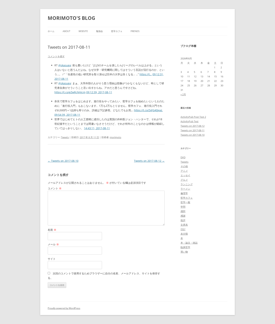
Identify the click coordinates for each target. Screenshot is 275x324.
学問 (183, 206)
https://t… (146, 74)
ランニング (187, 184)
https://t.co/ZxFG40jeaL (148, 110)
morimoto (115, 137)
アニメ (184, 170)
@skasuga (64, 65)
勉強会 (99, 31)
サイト (52, 259)
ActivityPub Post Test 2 (193, 117)
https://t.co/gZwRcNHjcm (69, 92)
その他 (184, 166)
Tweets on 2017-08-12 (149, 161)
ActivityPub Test (189, 121)
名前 (52, 229)
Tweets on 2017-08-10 (63, 161)
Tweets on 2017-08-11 (192, 130)
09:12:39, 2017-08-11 (99, 92)
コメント (55, 188)
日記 (183, 229)
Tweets (65, 137)
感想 (183, 211)
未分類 (184, 233)
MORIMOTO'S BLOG (71, 18)
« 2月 (183, 94)
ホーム (51, 31)
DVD (183, 157)
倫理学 (184, 193)
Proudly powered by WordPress (64, 308)
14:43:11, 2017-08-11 (97, 128)
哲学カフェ (116, 31)
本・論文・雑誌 (189, 242)
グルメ (184, 179)
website (83, 31)
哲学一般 (185, 202)
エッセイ (185, 175)
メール (53, 244)
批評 (183, 220)
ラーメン (185, 188)
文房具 (184, 224)
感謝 (183, 215)
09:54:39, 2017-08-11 (67, 114)
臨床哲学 (185, 247)
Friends (135, 31)
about (66, 31)
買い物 (184, 251)
